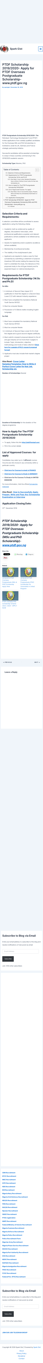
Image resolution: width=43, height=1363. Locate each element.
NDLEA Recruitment (9, 1200)
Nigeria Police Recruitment (12, 1235)
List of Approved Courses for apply (20, 189)
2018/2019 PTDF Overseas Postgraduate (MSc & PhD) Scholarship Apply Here (9, 582)
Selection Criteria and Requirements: (19, 173)
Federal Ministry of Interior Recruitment (17, 1225)
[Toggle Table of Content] (36, 170)
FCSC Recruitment (9, 1273)
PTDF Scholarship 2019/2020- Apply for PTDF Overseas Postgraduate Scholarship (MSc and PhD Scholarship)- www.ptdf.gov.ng (21, 202)
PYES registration (8, 1218)
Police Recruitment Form (11, 1239)
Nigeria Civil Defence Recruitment (15, 1197)
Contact (21, 1359)
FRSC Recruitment (9, 1270)
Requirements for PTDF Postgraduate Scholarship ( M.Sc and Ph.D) (20, 176)
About (21, 1351)
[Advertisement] (21, 22)
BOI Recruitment (8, 1190)
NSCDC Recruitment (10, 1249)
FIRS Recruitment (9, 1204)
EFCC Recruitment (9, 1176)
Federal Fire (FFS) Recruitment (14, 1277)
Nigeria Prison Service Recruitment (15, 1246)
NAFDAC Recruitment (10, 1263)
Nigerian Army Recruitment (12, 1242)
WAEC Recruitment (9, 1214)
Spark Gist (16, 48)
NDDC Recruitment (9, 1259)
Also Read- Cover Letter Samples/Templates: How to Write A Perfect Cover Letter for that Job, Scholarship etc (24, 181)
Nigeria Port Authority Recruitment (15, 1252)
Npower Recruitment (10, 1211)
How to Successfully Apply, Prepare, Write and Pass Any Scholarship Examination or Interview (21, 494)
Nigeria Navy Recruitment (12, 1193)
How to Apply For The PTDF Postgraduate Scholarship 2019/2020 (22, 186)
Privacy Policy (21, 1353)
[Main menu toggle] (40, 48)
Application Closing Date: (16, 197)
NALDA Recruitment (9, 1207)
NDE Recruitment (8, 1187)
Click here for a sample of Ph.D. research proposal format (21, 347)
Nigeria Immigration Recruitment (14, 1266)
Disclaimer (21, 1356)
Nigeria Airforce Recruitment (13, 1232)
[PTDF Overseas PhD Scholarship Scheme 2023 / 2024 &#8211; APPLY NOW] (10, 596)
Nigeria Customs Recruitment (13, 1228)
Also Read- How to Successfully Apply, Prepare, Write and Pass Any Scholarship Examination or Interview (24, 193)
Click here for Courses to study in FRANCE (20, 470)
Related (12, 206)
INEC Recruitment (9, 1180)
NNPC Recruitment (9, 1221)
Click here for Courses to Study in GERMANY (21, 474)
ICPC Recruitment (9, 1183)
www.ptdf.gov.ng (14, 545)
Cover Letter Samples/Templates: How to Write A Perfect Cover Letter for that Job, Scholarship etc (19, 365)
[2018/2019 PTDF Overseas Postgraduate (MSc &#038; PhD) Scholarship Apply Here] (10, 572)
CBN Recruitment (8, 1173)
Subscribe (8, 959)
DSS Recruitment (8, 1256)
